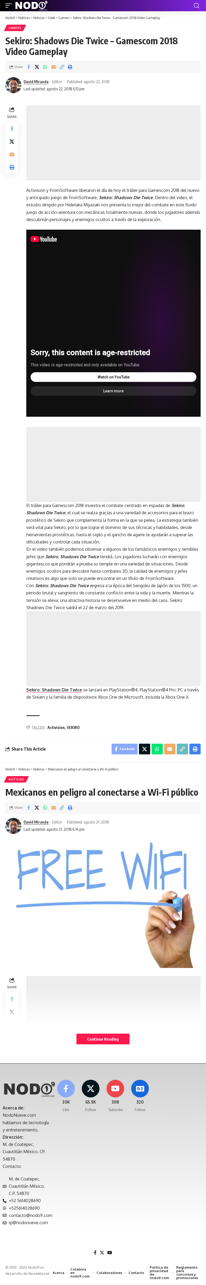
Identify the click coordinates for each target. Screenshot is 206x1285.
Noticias (16, 779)
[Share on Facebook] (28, 67)
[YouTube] (109, 1252)
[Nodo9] (31, 5)
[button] (9, 5)
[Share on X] (37, 67)
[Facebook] (66, 1096)
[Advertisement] (113, 142)
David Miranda (36, 81)
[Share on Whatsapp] (45, 67)
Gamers (15, 27)
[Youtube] (115, 1096)
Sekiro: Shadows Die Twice (54, 689)
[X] (90, 1096)
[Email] (53, 67)
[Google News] (140, 1096)
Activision (56, 727)
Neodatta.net (38, 1273)
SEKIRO (73, 727)
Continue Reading (103, 1039)
